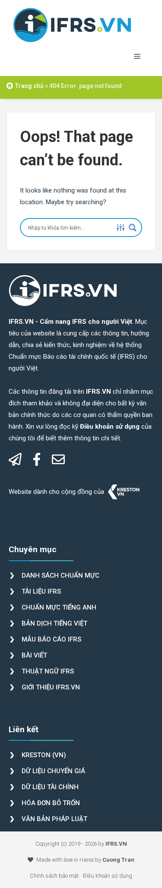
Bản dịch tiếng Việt (54, 623)
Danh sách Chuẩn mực (60, 575)
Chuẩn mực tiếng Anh (59, 607)
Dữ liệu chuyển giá (53, 771)
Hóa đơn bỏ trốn (51, 803)
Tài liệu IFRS (41, 591)
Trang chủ (29, 85)
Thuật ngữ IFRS (48, 671)
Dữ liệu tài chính (50, 787)
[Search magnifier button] (133, 227)
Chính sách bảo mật (54, 875)
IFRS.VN (116, 844)
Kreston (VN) (44, 755)
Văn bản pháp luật (54, 819)
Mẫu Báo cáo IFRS (51, 639)
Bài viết (34, 655)
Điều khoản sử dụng (107, 875)
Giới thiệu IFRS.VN (51, 687)
